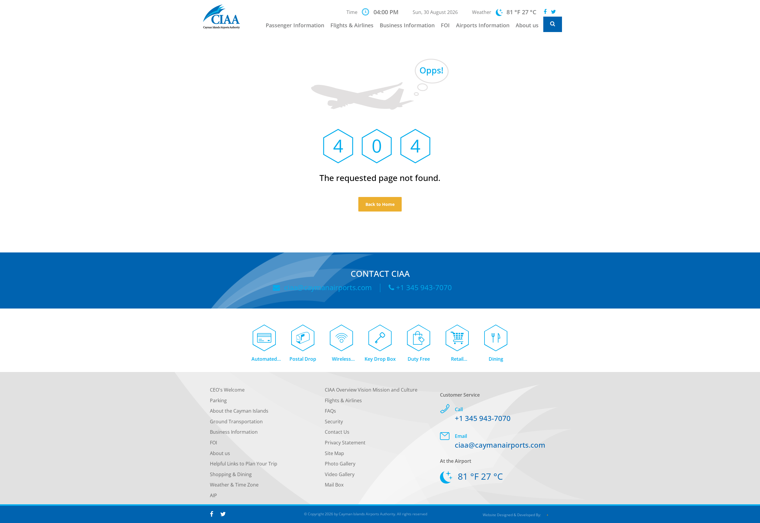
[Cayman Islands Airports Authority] (225, 16)
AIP (213, 495)
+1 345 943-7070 (423, 287)
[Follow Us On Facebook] (545, 12)
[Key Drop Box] (380, 334)
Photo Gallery (340, 463)
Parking (218, 400)
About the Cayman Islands (239, 411)
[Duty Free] (419, 334)
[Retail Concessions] (457, 334)
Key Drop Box (380, 359)
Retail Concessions (457, 359)
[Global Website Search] (552, 24)
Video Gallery (339, 474)
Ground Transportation (236, 421)
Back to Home (380, 204)
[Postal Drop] (303, 334)
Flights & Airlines (351, 25)
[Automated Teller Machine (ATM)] (264, 334)
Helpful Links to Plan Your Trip (243, 463)
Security (334, 421)
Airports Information (482, 25)
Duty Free (419, 359)
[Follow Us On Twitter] (553, 12)
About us (527, 25)
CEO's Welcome (227, 390)
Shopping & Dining (231, 474)
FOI (445, 25)
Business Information (407, 25)
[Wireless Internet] (341, 334)
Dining (496, 359)
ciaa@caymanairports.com (327, 287)
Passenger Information (295, 25)
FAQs (330, 411)
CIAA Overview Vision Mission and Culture (371, 390)
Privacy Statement (345, 442)
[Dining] (496, 334)
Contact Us (337, 432)
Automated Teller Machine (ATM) (264, 359)
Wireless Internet (341, 359)
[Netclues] (547, 514)
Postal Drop (302, 359)
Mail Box (334, 484)
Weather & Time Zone (234, 484)
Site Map (334, 453)
